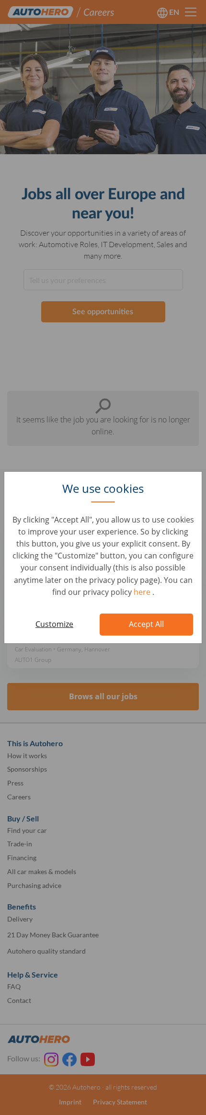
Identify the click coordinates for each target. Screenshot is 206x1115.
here (143, 592)
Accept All (146, 624)
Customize (54, 624)
